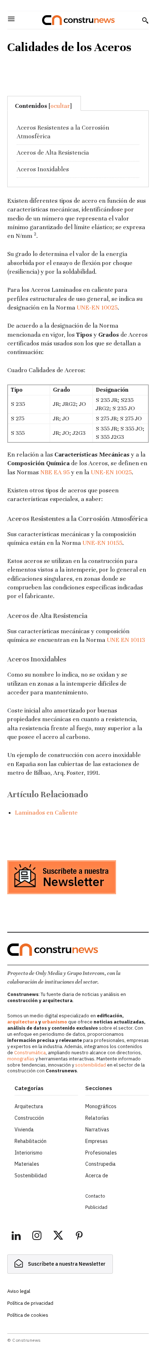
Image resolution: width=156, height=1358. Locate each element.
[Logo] (78, 20)
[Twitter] (58, 1236)
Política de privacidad (30, 1303)
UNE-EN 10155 (102, 543)
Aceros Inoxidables (43, 169)
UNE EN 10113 (126, 640)
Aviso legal (18, 1291)
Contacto (95, 1196)
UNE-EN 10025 (97, 307)
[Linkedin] (16, 1236)
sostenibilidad (90, 1065)
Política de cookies (27, 1315)
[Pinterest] (79, 1236)
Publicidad (96, 1207)
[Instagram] (37, 1236)
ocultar (60, 106)
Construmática (30, 1053)
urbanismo (54, 1022)
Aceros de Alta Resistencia (53, 152)
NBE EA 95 (55, 472)
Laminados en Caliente (46, 812)
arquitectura (22, 1022)
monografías (20, 1059)
